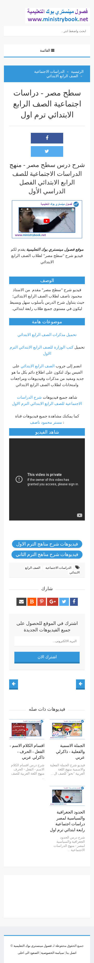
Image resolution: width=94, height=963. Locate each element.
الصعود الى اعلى (28, 953)
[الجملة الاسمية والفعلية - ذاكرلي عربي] (67, 729)
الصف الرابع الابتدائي (38, 366)
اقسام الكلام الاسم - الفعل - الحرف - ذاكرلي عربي (27, 751)
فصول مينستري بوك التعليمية (33, 946)
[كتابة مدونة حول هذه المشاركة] (31, 602)
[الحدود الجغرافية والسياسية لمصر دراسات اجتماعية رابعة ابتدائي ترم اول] (67, 796)
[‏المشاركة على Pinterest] (41, 602)
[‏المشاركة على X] (47, 151)
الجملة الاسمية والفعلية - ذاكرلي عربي (70, 751)
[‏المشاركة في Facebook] (47, 138)
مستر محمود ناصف (46, 422)
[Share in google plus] (52, 602)
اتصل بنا (70, 953)
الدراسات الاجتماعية (58, 568)
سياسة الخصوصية (52, 953)
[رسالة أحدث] (80, 683)
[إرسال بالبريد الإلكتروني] (21, 602)
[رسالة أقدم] (13, 683)
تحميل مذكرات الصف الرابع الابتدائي (47, 335)
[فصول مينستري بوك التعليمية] (57, 15)
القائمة (45, 50)
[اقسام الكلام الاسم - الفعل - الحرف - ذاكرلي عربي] (26, 729)
